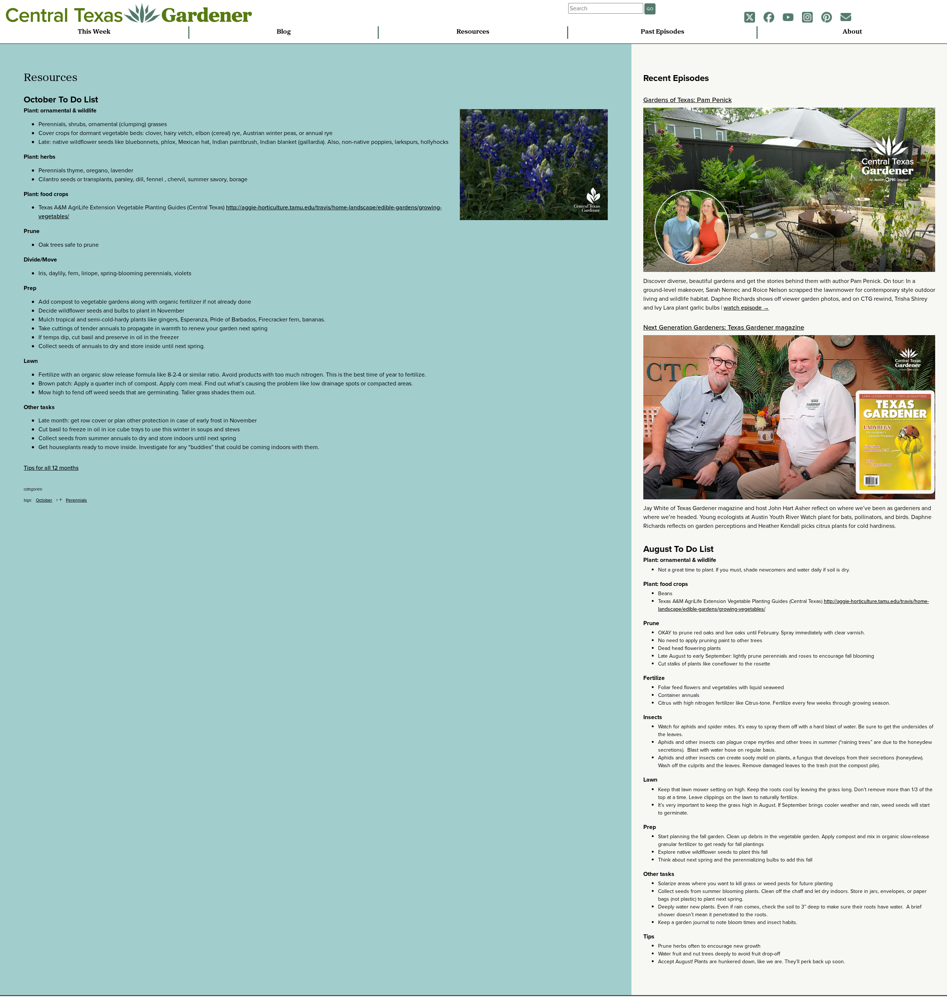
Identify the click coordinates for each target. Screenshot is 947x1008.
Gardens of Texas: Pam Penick (687, 100)
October (44, 500)
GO (650, 9)
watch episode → (746, 307)
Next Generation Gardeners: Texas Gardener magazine (723, 327)
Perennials (76, 500)
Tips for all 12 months (51, 467)
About (852, 32)
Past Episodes (662, 32)
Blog (284, 32)
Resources (472, 32)
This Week (94, 32)
